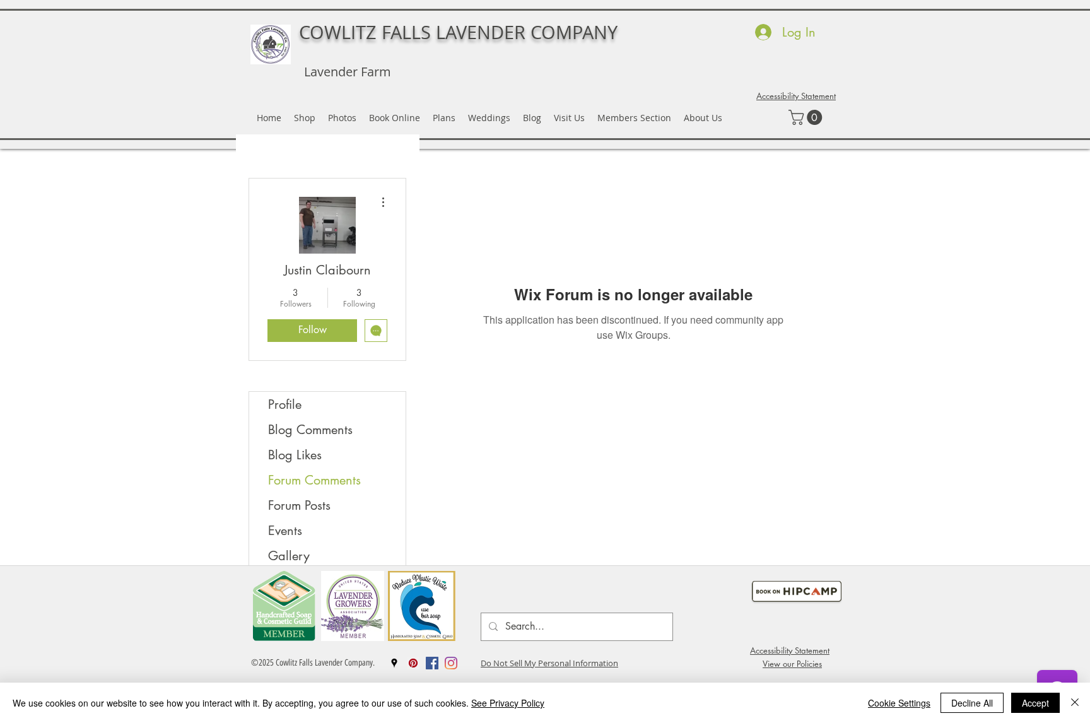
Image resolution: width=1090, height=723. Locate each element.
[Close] (1074, 703)
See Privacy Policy (507, 703)
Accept (1035, 703)
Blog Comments (310, 429)
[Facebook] (432, 663)
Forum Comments (314, 480)
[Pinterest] (413, 663)
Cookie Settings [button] (899, 703)
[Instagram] (451, 663)
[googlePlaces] (394, 663)
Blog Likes (295, 455)
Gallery (289, 556)
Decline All (972, 703)
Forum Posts (299, 505)
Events (285, 530)
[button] (807, 117)
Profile (285, 404)
